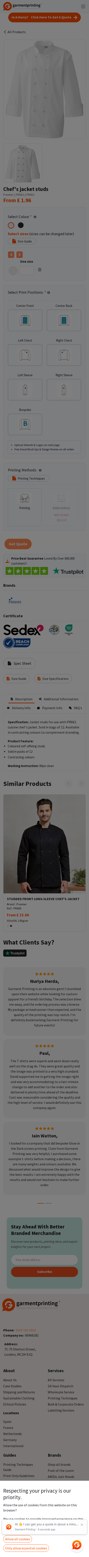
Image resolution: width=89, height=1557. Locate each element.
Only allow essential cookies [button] (26, 1548)
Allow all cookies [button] (17, 1539)
